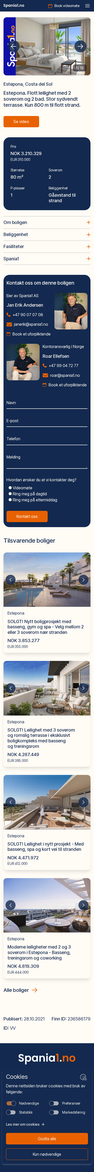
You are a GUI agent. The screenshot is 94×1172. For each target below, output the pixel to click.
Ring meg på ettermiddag (34, 499)
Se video (21, 121)
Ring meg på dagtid (29, 493)
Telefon (13, 438)
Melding (13, 456)
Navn (11, 402)
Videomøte (22, 487)
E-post (12, 420)
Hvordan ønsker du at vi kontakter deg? (41, 479)
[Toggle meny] (87, 6)
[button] (14, 46)
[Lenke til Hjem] (47, 1059)
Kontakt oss (27, 516)
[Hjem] (14, 6)
